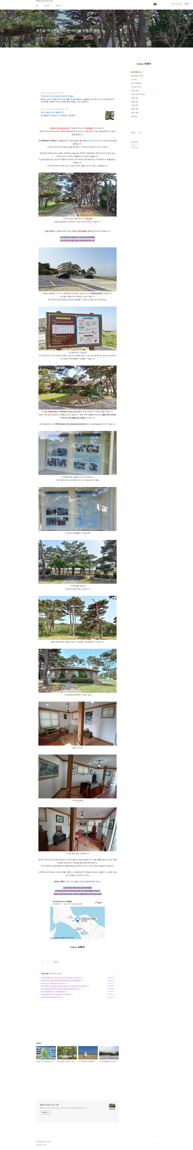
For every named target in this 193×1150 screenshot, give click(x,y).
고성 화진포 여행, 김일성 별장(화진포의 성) (77, 240)
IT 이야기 (134, 79)
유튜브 (58, 6)
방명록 (46, 6)
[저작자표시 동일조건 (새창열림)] (62, 962)
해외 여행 (134, 116)
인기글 (139, 133)
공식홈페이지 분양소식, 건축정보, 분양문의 (58, 115)
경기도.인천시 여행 (137, 94)
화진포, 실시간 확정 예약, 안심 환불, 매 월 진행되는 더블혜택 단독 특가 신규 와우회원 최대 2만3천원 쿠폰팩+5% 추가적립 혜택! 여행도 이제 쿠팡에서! (77, 100)
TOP (155, 1142)
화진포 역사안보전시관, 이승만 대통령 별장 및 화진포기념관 (77, 894)
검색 (150, 4)
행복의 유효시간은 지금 (44, 1)
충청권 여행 (134, 102)
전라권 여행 (134, 105)
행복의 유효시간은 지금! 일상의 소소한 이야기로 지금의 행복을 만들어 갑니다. (63, 1108)
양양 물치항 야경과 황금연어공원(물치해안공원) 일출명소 (61, 980)
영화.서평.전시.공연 (137, 76)
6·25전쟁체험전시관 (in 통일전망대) (53, 991)
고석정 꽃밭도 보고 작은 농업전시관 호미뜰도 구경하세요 (61, 977)
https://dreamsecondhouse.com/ (53, 109)
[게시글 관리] (48, 962)
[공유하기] (45, 962)
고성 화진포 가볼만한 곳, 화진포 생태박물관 (77, 237)
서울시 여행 (134, 91)
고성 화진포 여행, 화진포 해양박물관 (77, 888)
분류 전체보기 (135, 72)
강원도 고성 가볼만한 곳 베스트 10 (53, 983)
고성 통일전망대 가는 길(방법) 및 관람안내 (56, 994)
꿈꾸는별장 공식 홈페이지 (52, 112)
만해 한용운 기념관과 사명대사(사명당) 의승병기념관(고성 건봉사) (64, 986)
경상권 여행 (134, 109)
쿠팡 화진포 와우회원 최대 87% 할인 (57, 96)
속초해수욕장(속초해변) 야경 (51, 997)
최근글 (133, 133)
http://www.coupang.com (50, 93)
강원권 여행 (44, 973)
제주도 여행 (134, 113)
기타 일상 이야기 (136, 87)
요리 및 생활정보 (136, 83)
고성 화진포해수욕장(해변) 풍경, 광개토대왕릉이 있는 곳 (77, 891)
